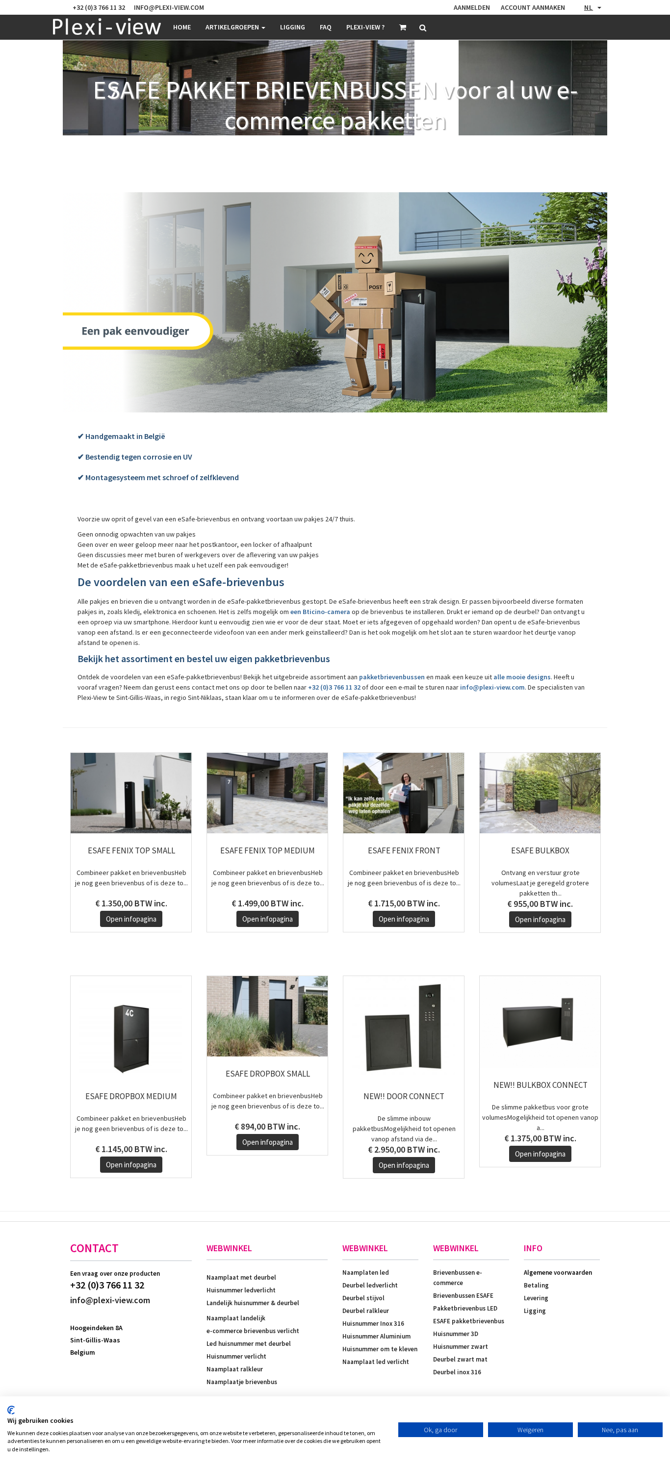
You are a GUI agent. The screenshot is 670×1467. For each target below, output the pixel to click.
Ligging (535, 1311)
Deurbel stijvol (363, 1298)
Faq (326, 27)
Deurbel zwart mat (460, 1359)
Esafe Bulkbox (540, 850)
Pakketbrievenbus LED (465, 1308)
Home (182, 27)
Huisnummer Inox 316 (373, 1323)
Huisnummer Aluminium (376, 1336)
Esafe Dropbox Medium (131, 1096)
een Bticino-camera (320, 611)
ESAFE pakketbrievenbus (468, 1321)
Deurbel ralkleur (365, 1311)
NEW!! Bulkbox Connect (540, 1085)
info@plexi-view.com (492, 687)
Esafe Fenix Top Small (131, 850)
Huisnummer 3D (455, 1334)
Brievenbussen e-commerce (457, 1277)
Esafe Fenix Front (404, 850)
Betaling (536, 1285)
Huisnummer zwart (460, 1346)
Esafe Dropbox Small (268, 1073)
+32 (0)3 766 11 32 (334, 687)
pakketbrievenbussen (392, 676)
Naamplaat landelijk (235, 1318)
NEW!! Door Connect (403, 1096)
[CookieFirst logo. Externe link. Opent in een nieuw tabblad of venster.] (11, 1410)
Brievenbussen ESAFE (463, 1295)
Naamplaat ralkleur (234, 1369)
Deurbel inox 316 (457, 1372)
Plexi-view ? (365, 27)
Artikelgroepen (233, 27)
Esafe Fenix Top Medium (267, 850)
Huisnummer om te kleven (379, 1349)
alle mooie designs (522, 676)
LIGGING (292, 27)
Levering (536, 1298)
